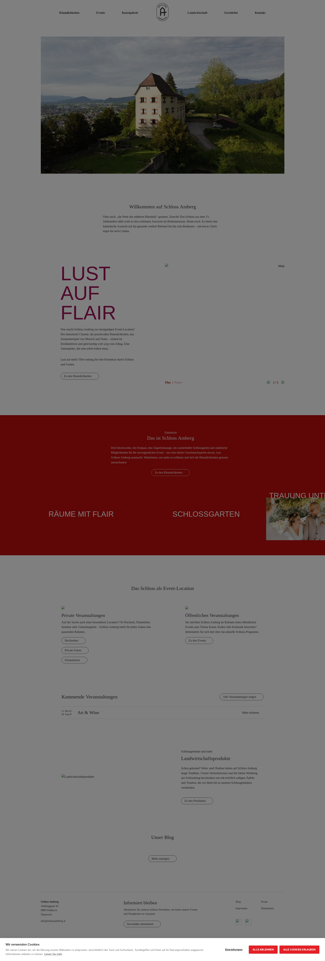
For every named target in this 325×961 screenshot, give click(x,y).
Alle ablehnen (263, 949)
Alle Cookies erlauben (299, 949)
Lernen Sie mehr (53, 954)
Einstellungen (234, 949)
